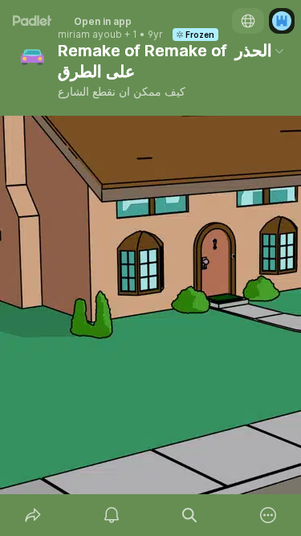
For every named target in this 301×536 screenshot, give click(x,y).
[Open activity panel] (111, 515)
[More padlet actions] (268, 515)
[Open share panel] (33, 515)
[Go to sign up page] (282, 21)
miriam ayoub (90, 34)
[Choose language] (248, 21)
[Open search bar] (190, 515)
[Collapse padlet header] (279, 50)
